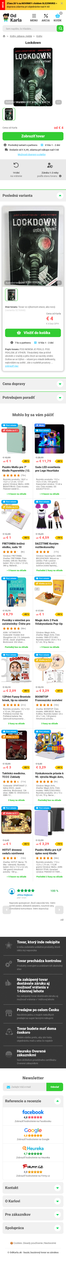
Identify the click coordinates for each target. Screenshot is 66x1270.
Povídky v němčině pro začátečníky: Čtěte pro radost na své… (16, 624)
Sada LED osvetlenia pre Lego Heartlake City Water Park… (47, 471)
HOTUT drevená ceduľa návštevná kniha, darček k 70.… (15, 853)
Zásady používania (33, 1243)
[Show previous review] (7, 910)
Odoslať (55, 1087)
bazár (26, 1252)
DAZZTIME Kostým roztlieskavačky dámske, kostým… (47, 547)
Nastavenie (50, 1243)
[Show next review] (59, 910)
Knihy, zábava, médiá (21, 36)
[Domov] (4, 36)
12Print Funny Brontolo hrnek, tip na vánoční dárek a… (16, 700)
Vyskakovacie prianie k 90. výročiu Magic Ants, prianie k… (49, 777)
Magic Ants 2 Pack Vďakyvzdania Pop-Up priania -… (49, 624)
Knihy (39, 36)
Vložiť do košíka (37, 333)
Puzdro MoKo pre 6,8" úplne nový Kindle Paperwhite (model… (48, 853)
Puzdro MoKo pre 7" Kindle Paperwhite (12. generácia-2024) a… (16, 471)
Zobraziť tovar (33, 136)
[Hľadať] (60, 28)
